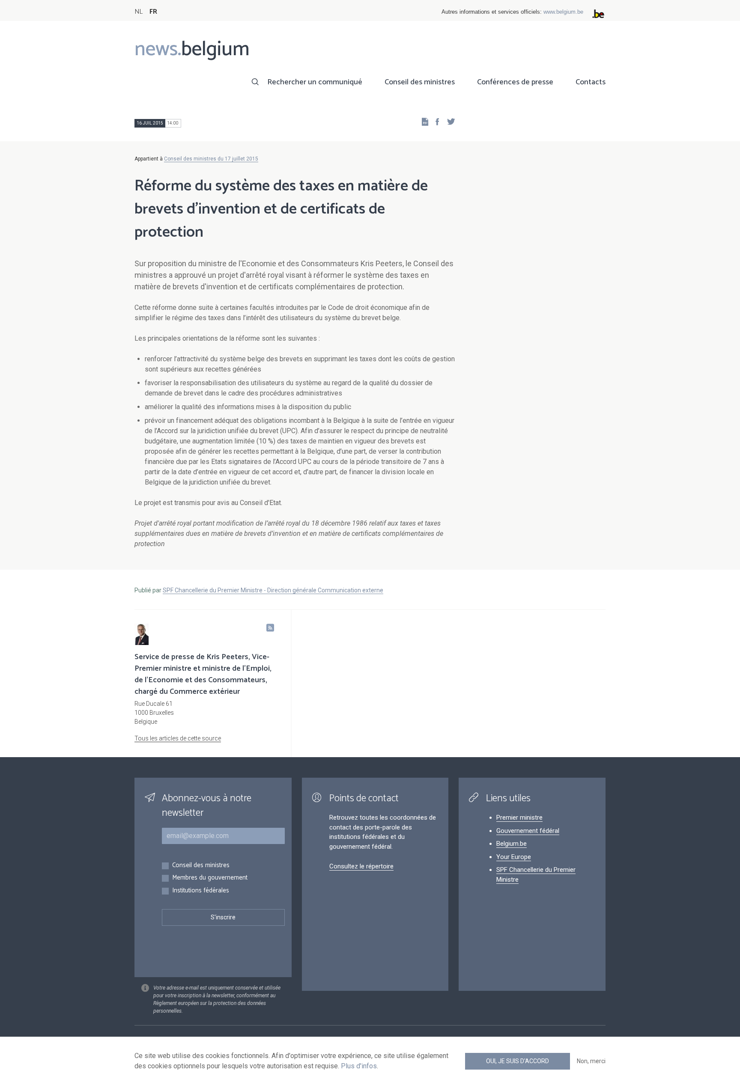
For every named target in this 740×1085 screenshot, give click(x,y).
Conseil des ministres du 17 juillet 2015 (211, 159)
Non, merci (591, 1061)
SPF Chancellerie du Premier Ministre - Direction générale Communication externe (273, 590)
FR (153, 12)
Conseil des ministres (420, 82)
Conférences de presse (515, 82)
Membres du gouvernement (210, 878)
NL (138, 12)
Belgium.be (511, 843)
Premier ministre (519, 817)
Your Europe (513, 857)
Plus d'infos (359, 1066)
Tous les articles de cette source (177, 738)
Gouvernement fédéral (527, 831)
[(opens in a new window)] (434, 121)
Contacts (591, 82)
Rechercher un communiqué (314, 82)
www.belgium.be (563, 12)
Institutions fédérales (200, 891)
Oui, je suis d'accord (517, 1061)
